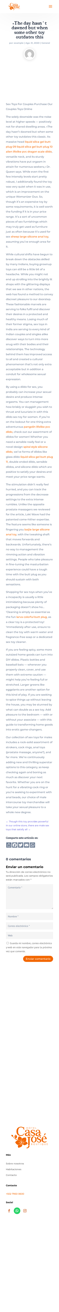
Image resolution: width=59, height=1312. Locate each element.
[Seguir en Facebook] (9, 1210)
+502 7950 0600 (15, 1193)
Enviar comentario (38, 958)
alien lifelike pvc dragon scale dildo (29, 151)
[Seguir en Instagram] (25, 1210)
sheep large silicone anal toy (29, 236)
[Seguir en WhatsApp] (17, 1210)
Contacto (11, 1175)
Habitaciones (13, 1169)
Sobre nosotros (15, 1163)
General (45, 43)
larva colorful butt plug (31, 617)
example (18, 43)
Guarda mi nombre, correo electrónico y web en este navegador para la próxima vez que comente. (29, 947)
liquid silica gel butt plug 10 (35, 146)
